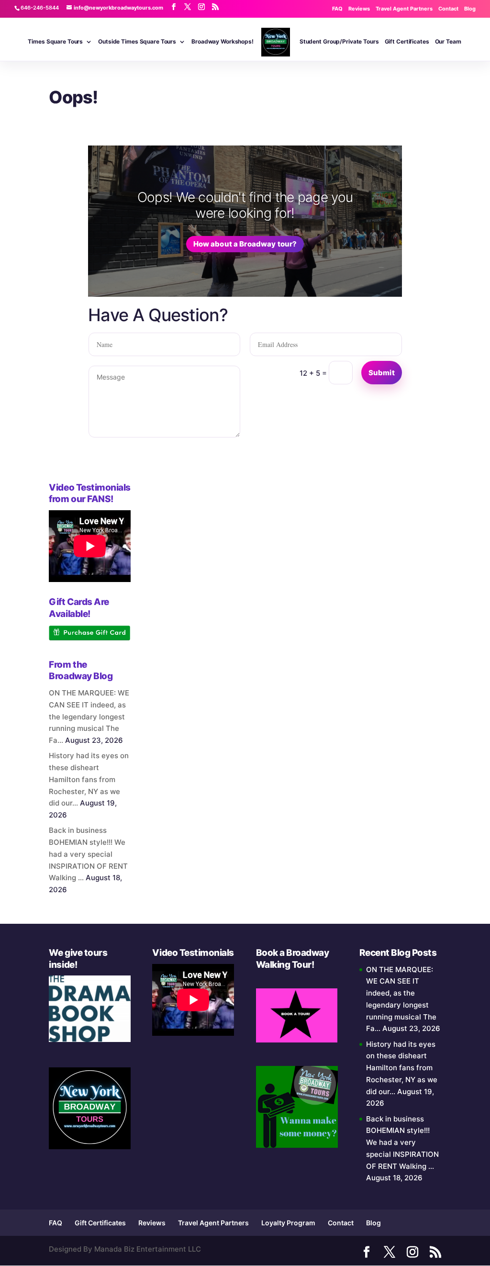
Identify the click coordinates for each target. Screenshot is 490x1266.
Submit (381, 372)
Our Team (448, 41)
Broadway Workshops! (222, 41)
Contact (448, 8)
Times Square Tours (55, 41)
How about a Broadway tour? (245, 243)
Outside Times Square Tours (137, 41)
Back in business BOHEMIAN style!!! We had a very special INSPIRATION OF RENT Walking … (88, 854)
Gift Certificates (407, 41)
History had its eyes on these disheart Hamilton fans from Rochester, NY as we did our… (89, 779)
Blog (470, 8)
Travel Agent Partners (404, 8)
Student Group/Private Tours (339, 41)
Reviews (359, 8)
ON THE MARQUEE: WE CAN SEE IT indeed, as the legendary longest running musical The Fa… (89, 716)
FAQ (337, 8)
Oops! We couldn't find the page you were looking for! (245, 205)
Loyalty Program (288, 1223)
